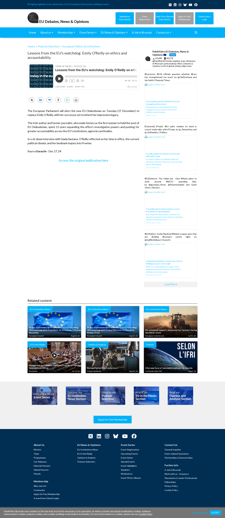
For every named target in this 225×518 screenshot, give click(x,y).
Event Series (127, 457)
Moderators (127, 473)
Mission (37, 449)
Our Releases (40, 461)
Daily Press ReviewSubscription (164, 18)
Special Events (128, 461)
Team (36, 453)
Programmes (40, 457)
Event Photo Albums (131, 478)
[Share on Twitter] (32, 100)
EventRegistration (144, 18)
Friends (37, 473)
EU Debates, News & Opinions (64, 21)
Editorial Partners (42, 465)
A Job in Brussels (173, 470)
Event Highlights (129, 465)
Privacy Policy (171, 486)
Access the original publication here (83, 160)
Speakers (125, 469)
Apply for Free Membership (112, 419)
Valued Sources (41, 469)
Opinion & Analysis (86, 457)
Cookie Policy (171, 490)
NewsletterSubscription (125, 18)
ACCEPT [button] (215, 512)
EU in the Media (84, 453)
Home (31, 46)
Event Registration (130, 449)
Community (39, 490)
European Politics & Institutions (81, 46)
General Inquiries (173, 449)
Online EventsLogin (204, 18)
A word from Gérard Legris (46, 498)
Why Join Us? (40, 486)
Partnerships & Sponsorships (179, 457)
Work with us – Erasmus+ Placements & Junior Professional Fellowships (181, 478)
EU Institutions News (87, 449)
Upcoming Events (129, 453)
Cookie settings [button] (199, 512)
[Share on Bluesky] (49, 100)
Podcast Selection (48, 46)
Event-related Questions (177, 453)
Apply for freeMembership (184, 18)
